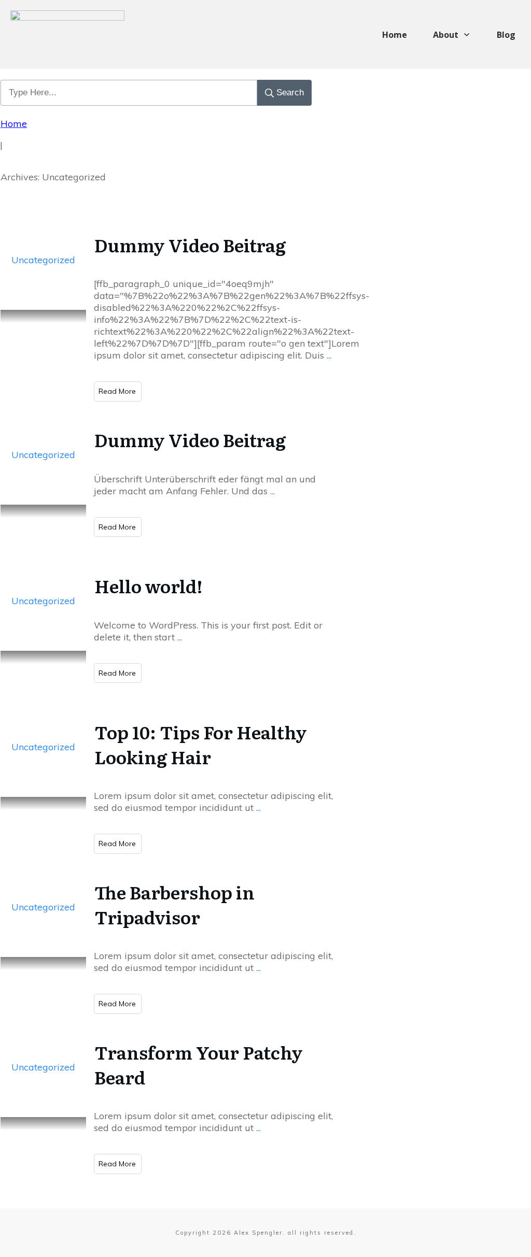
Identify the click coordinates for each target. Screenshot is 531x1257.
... (329, 355)
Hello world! (148, 585)
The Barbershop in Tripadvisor (174, 904)
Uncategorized (43, 260)
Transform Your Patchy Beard (198, 1064)
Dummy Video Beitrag (190, 245)
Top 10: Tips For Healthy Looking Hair (200, 744)
